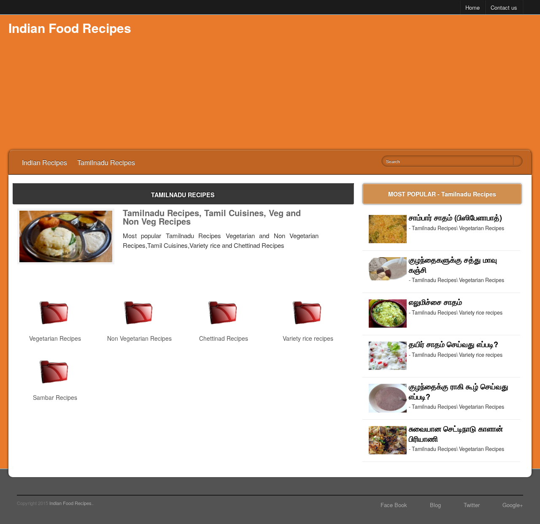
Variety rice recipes (308, 338)
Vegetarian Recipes (55, 338)
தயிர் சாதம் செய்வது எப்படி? (453, 344)
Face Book (394, 505)
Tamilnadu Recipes (106, 162)
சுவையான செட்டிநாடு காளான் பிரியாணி (456, 433)
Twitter (472, 505)
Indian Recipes (44, 162)
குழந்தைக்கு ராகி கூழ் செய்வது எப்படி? (458, 391)
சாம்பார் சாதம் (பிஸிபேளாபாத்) (455, 217)
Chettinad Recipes (223, 338)
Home (472, 7)
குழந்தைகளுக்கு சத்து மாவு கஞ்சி (453, 264)
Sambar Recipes (55, 397)
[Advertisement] (378, 82)
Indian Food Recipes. (71, 503)
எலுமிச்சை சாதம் (435, 301)
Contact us (504, 7)
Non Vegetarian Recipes (139, 338)
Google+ (512, 505)
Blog (435, 505)
